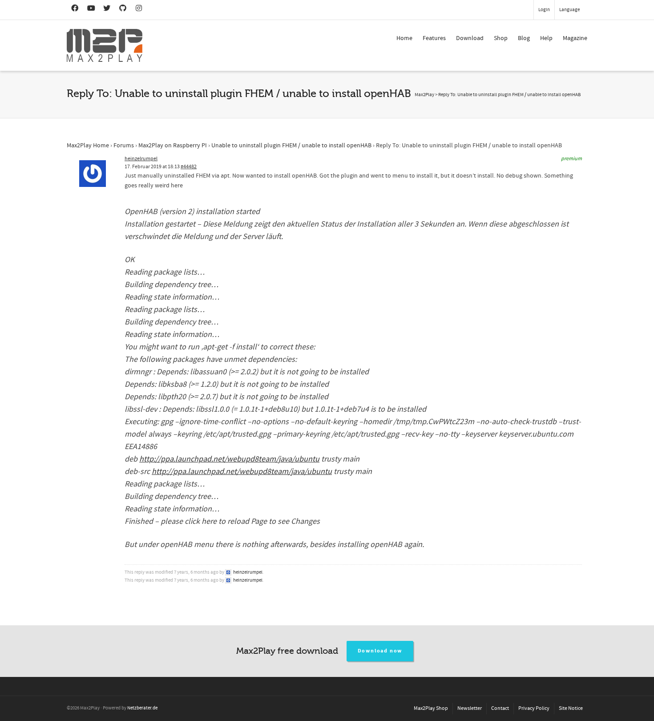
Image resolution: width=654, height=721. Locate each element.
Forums (123, 146)
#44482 (189, 166)
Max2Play (424, 95)
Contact (500, 708)
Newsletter (469, 708)
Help (546, 38)
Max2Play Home (88, 146)
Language (569, 10)
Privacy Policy (533, 708)
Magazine (575, 38)
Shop (501, 38)
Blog (524, 38)
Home (404, 38)
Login (544, 10)
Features (434, 38)
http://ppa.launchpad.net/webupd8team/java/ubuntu (229, 459)
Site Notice (571, 708)
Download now (380, 651)
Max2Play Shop (431, 708)
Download (470, 38)
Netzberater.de (142, 708)
